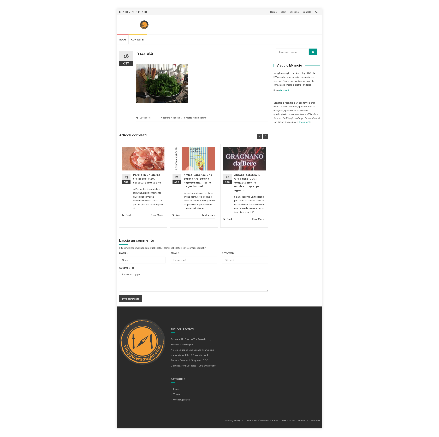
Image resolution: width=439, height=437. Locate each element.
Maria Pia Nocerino (196, 117)
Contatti (307, 11)
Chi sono (294, 11)
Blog (283, 11)
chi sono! (284, 90)
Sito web (228, 253)
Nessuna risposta (170, 117)
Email (175, 253)
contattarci (304, 121)
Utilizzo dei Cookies (293, 420)
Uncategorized (181, 399)
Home (273, 11)
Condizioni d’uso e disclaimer (261, 420)
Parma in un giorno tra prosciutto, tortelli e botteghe (147, 178)
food (128, 215)
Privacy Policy (232, 420)
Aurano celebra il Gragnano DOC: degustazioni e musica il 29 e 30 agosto (247, 182)
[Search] (313, 52)
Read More (157, 215)
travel (176, 394)
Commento (126, 267)
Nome (123, 253)
